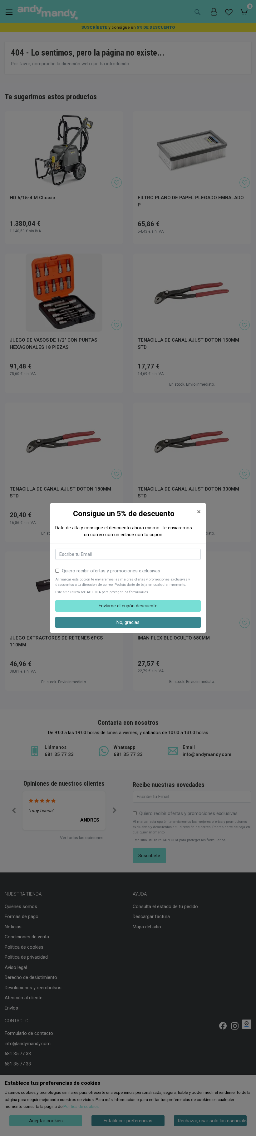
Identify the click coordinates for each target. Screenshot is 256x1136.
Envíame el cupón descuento (128, 606)
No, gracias (128, 622)
